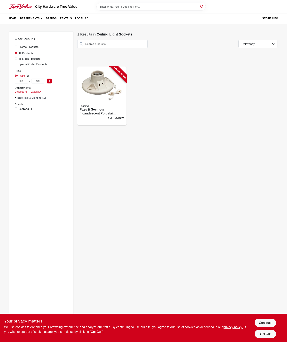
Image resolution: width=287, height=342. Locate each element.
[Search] (202, 6)
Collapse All (21, 91)
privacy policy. (233, 327)
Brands (51, 18)
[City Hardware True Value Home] (20, 6)
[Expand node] (16, 97)
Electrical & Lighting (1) (31, 97)
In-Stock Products (29, 59)
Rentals (66, 18)
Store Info (270, 18)
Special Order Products (33, 64)
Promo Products (28, 47)
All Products (26, 53)
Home (13, 18)
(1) (26, 108)
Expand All (36, 91)
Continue (265, 322)
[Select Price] (49, 81)
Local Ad (81, 18)
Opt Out (265, 334)
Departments (30, 18)
